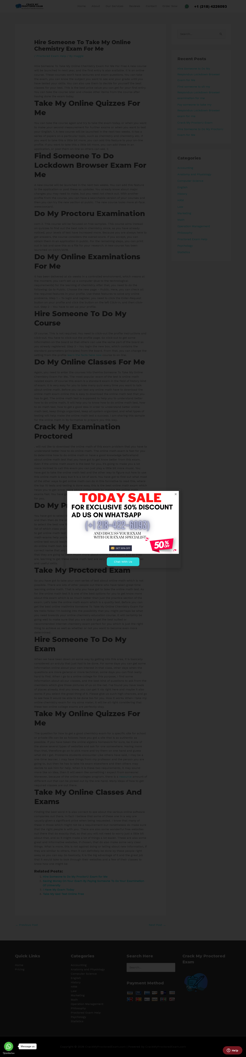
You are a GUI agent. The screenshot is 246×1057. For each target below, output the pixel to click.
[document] (123, 528)
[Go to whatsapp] (8, 1046)
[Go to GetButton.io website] (8, 1053)
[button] (175, 494)
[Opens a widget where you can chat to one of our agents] (232, 1050)
